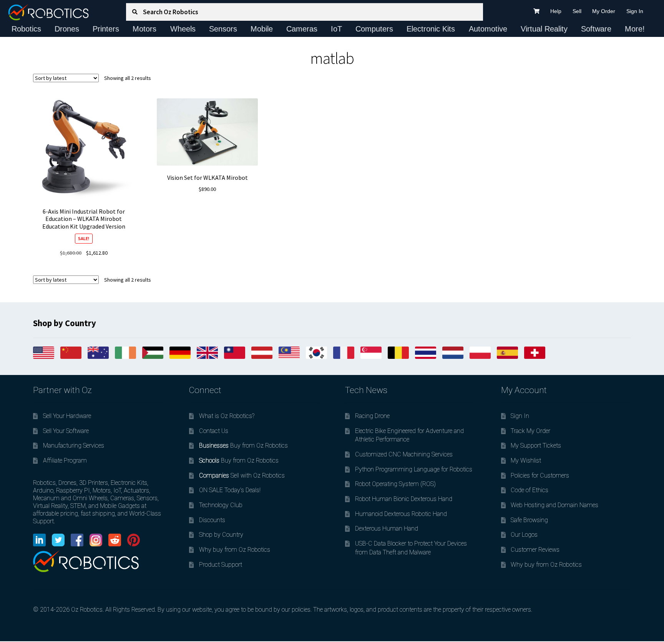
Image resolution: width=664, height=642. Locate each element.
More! (635, 29)
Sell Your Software (66, 431)
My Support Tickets (536, 445)
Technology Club (220, 505)
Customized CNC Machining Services (404, 454)
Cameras (301, 29)
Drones (67, 29)
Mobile (262, 29)
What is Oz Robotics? (226, 416)
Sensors (223, 29)
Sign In (634, 11)
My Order (603, 11)
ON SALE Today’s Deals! (230, 490)
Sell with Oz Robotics (242, 475)
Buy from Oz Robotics (243, 445)
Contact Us (213, 431)
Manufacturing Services (73, 445)
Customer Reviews (535, 549)
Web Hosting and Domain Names (554, 505)
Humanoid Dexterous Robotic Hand (401, 514)
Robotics (26, 29)
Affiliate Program (65, 460)
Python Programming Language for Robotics (413, 469)
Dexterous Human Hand (386, 528)
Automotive (488, 29)
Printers (106, 29)
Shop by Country (221, 534)
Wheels (183, 29)
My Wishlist (526, 460)
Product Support (220, 564)
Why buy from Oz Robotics (234, 549)
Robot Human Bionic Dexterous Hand (403, 499)
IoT (336, 29)
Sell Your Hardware (67, 416)
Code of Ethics (529, 490)
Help (555, 11)
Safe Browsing (529, 520)
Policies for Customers (540, 475)
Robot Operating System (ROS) (395, 484)
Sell (577, 11)
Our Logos (524, 534)
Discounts (212, 520)
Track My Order (530, 431)
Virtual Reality (544, 29)
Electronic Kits (431, 29)
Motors (144, 29)
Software (596, 29)
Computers (374, 29)
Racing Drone (372, 416)
